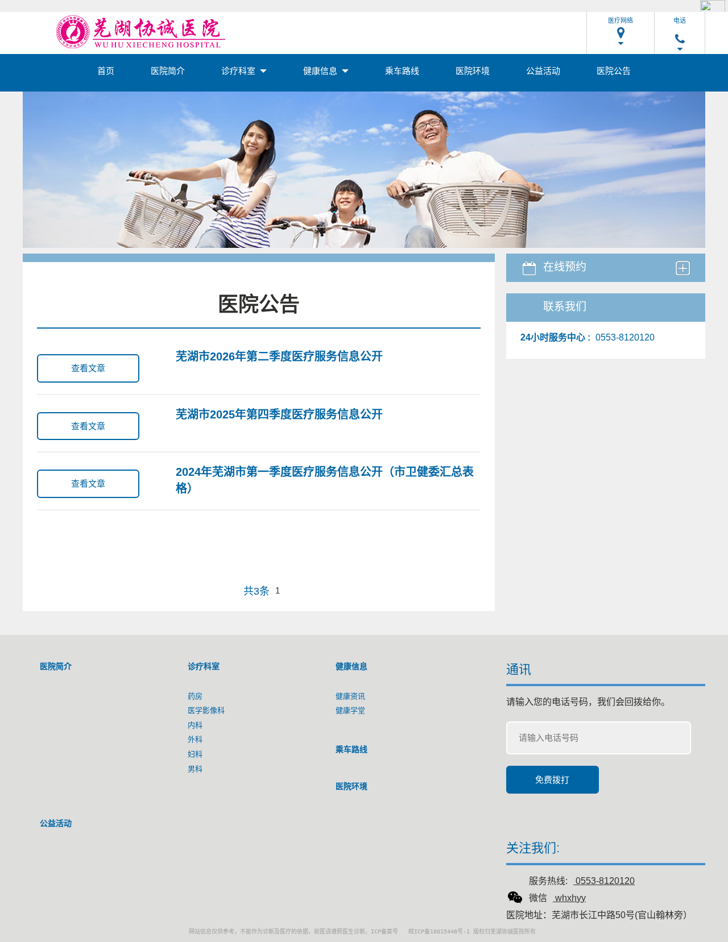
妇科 (195, 754)
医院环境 (473, 71)
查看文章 (88, 368)
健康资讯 (350, 696)
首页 (105, 71)
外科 (195, 739)
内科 (195, 725)
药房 (195, 696)
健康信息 (321, 71)
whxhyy (570, 898)
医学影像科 (206, 710)
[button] (620, 28)
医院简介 (168, 71)
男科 (195, 769)
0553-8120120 (605, 881)
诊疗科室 (239, 71)
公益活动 (543, 71)
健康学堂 (350, 710)
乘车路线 (402, 71)
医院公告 (614, 71)
